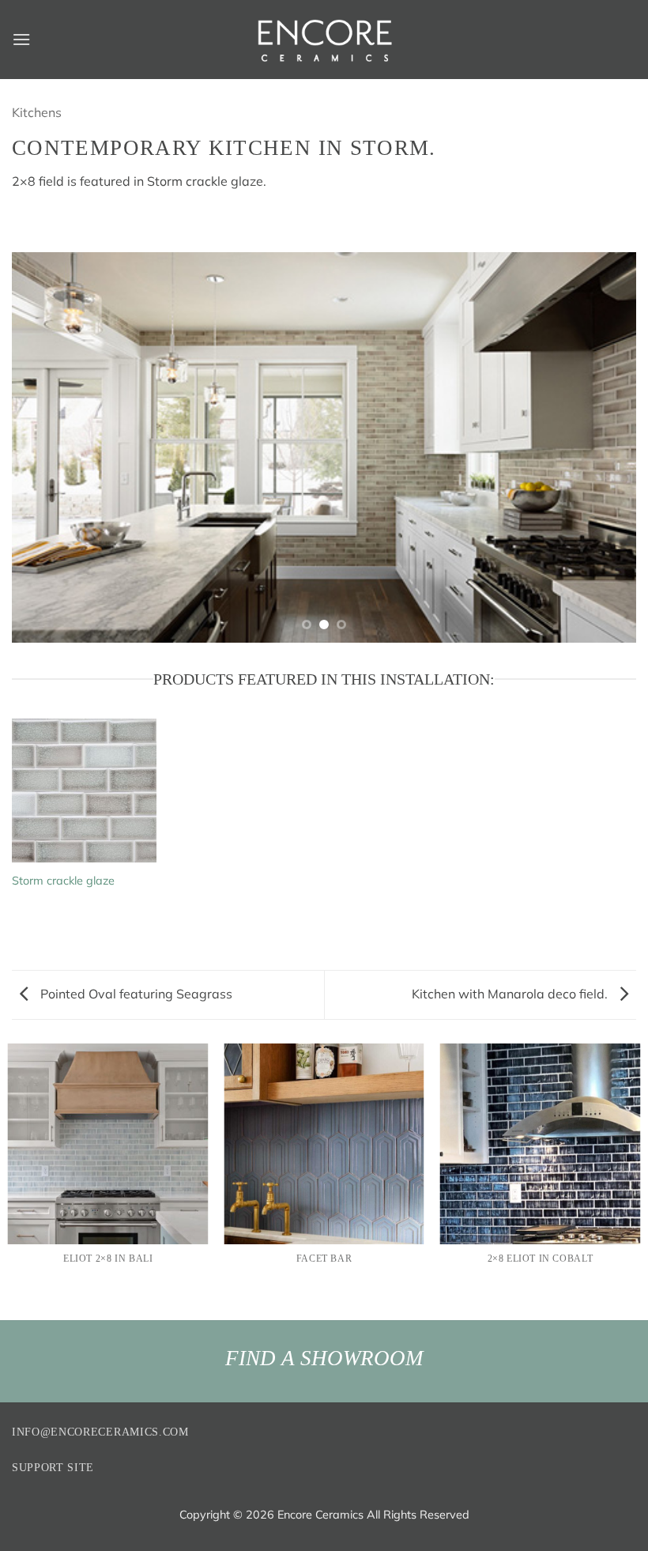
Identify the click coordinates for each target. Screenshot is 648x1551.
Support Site (53, 1468)
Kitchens (37, 112)
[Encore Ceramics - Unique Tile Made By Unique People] (324, 39)
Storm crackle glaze (63, 881)
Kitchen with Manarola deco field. (511, 994)
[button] (21, 39)
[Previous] (44, 447)
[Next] (604, 447)
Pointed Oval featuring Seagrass (134, 994)
